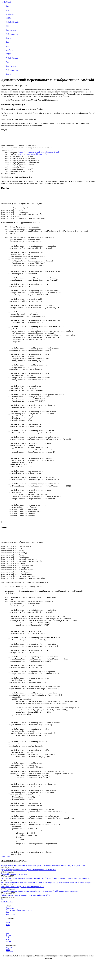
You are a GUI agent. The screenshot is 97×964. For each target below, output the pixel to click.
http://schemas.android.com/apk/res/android (39, 152)
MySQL (9, 941)
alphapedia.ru (48, 961)
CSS (7, 933)
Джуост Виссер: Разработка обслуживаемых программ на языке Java (28, 870)
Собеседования (12, 34)
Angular (9, 948)
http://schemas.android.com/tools (32, 154)
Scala (8, 923)
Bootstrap (9, 952)
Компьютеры (11, 30)
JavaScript (9, 14)
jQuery (8, 935)
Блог (7, 6)
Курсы (8, 38)
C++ (7, 26)
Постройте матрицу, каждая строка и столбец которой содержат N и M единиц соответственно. (39, 891)
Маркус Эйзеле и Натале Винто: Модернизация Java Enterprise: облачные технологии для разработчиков (43, 865)
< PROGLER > (7, 2)
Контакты (10, 908)
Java (7, 10)
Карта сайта (10, 914)
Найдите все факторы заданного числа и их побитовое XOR (25, 895)
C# (7, 920)
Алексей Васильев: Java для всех (14, 874)
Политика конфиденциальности (19, 910)
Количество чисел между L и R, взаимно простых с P (22, 887)
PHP (7, 937)
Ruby (8, 925)
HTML (8, 18)
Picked (3, 856)
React (8, 950)
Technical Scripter (12, 22)
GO (7, 927)
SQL (7, 939)
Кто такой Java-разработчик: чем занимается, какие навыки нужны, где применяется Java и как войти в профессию (47, 882)
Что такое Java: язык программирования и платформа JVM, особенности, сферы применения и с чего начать (44, 878)
